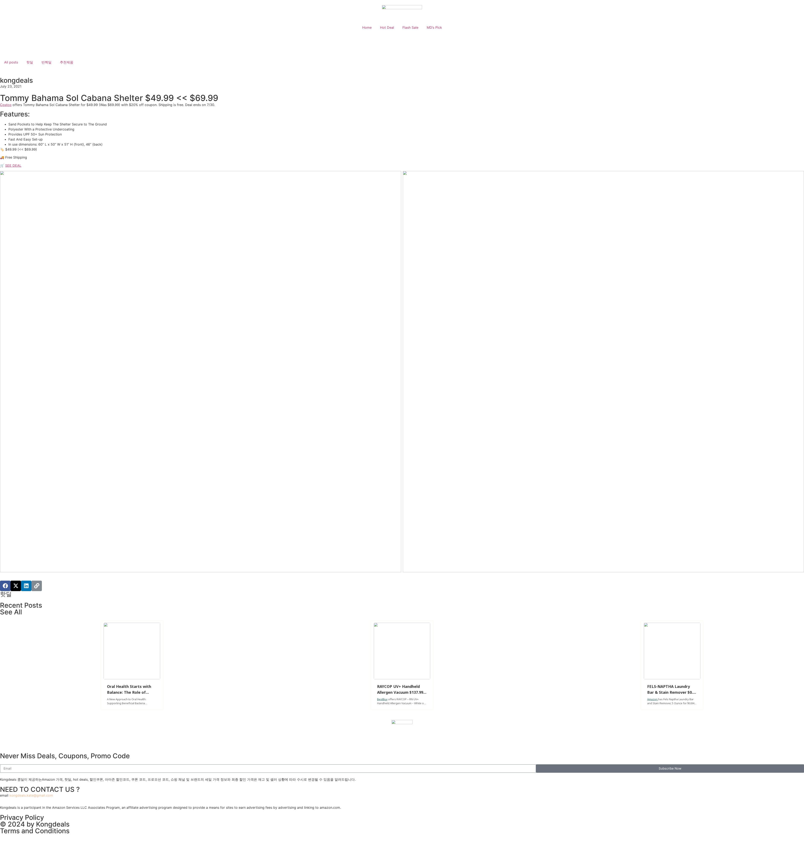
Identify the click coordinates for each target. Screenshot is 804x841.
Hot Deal (387, 27)
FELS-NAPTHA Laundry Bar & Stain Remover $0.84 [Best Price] (672, 692)
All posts (11, 62)
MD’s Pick (434, 27)
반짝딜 (46, 62)
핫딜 (29, 62)
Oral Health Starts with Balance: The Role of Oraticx (129, 692)
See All (11, 612)
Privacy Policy (22, 817)
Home (367, 27)
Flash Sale (410, 27)
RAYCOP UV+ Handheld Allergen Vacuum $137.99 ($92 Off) (400, 692)
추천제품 (66, 62)
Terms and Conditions (35, 831)
